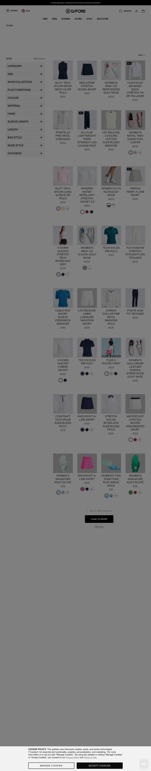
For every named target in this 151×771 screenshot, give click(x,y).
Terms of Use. (90, 757)
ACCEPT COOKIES (100, 765)
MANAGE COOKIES (51, 765)
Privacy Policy (72, 757)
